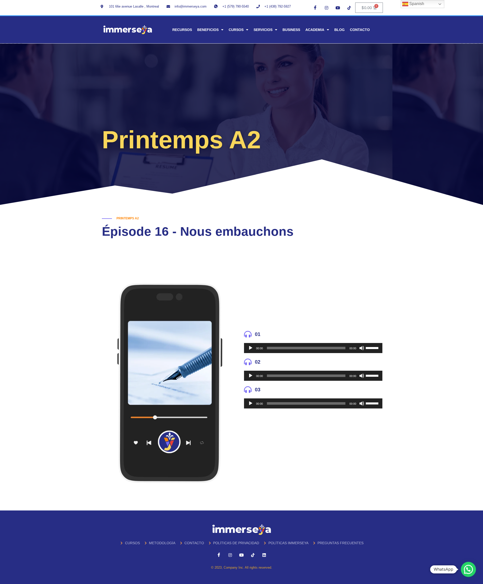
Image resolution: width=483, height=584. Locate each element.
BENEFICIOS (208, 30)
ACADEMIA (314, 30)
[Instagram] (326, 7)
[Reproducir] (250, 348)
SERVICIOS (263, 30)
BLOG (339, 30)
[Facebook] (315, 7)
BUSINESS (291, 30)
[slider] (373, 347)
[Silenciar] (361, 348)
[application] (313, 348)
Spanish (416, 4)
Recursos (182, 30)
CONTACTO (360, 30)
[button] (468, 569)
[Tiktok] (349, 7)
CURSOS (236, 30)
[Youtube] (338, 7)
